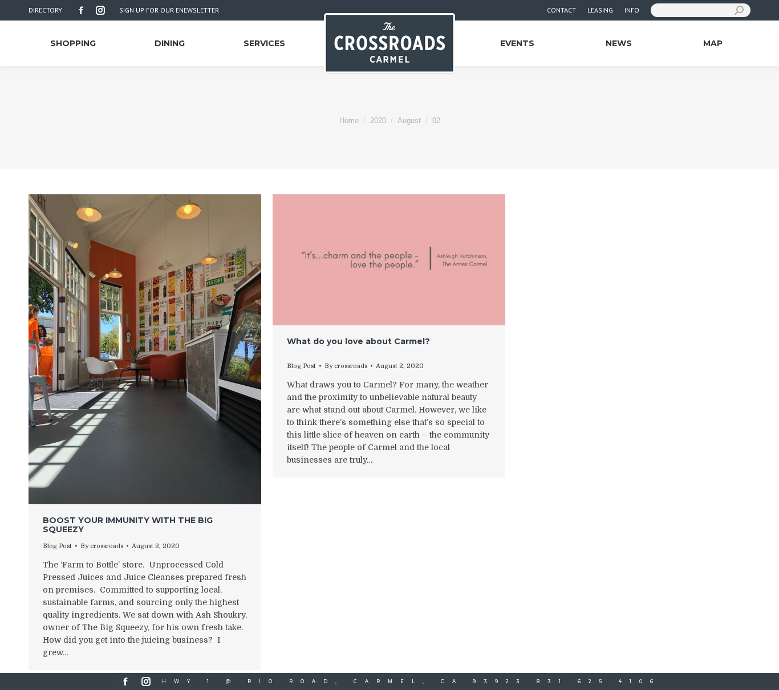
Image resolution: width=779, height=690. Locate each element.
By (101, 546)
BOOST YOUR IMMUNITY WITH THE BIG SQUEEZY (128, 524)
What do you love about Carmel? (358, 341)
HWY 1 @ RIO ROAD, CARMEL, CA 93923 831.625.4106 (411, 681)
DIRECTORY (45, 10)
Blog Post (57, 546)
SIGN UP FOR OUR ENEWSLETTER (169, 10)
